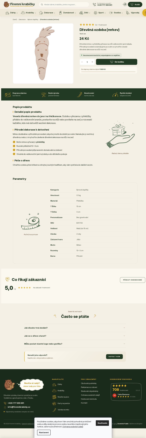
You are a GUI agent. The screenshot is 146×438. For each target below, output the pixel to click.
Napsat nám (114, 357)
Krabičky (30, 12)
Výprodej (135, 12)
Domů (15, 19)
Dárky (13, 12)
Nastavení (44, 432)
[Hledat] (42, 4)
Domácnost (68, 12)
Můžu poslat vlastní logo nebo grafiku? (43, 343)
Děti (86, 12)
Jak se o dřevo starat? (35, 336)
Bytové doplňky (33, 19)
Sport (101, 12)
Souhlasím (102, 423)
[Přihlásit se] (124, 4)
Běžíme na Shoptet (135, 424)
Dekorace (48, 12)
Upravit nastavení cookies (31, 424)
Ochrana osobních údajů (72, 426)
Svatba (117, 12)
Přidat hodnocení (132, 280)
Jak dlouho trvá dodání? (36, 327)
